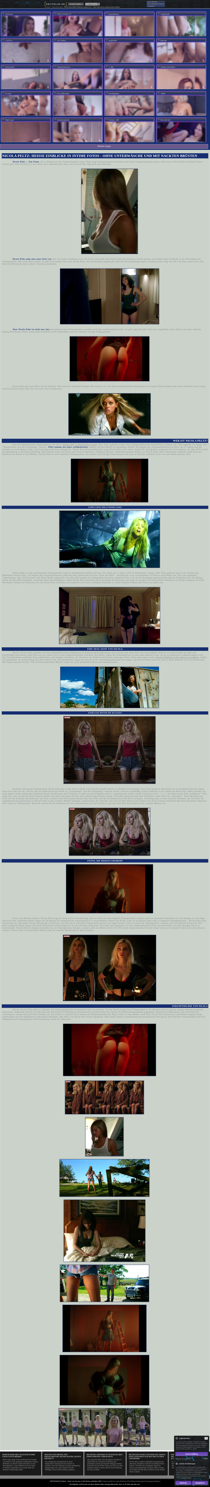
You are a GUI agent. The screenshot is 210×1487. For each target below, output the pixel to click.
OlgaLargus (9, 120)
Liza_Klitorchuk (63, 93)
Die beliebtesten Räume (156, 4)
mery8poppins (114, 93)
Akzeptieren (200, 1483)
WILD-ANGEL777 (64, 14)
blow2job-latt (165, 120)
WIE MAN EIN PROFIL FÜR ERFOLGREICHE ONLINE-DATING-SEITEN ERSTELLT (62, 1457)
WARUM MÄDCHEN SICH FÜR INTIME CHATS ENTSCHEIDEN (18, 1455)
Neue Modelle (152, 2)
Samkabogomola (63, 120)
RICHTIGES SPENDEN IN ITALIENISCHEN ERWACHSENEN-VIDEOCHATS (104, 1455)
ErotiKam (48, 7)
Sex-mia (8, 93)
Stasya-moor (9, 67)
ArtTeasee (9, 14)
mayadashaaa (114, 14)
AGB (128, 1481)
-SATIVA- (9, 40)
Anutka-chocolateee (167, 67)
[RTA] (205, 1459)
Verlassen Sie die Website (183, 1458)
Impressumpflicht (108, 1481)
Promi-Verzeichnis (57, 7)
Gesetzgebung (149, 1481)
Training (163, 794)
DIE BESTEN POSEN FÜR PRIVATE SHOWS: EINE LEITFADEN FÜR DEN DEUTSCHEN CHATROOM (147, 1457)
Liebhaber (151, 6)
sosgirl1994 (113, 40)
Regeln (157, 1481)
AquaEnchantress (63, 67)
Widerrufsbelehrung (137, 1481)
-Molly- (163, 93)
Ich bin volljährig (191, 1454)
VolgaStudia (165, 14)
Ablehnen (183, 1483)
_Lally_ (111, 67)
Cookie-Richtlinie (120, 1481)
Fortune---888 (114, 120)
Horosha (163, 40)
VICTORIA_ (62, 40)
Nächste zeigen (104, 146)
